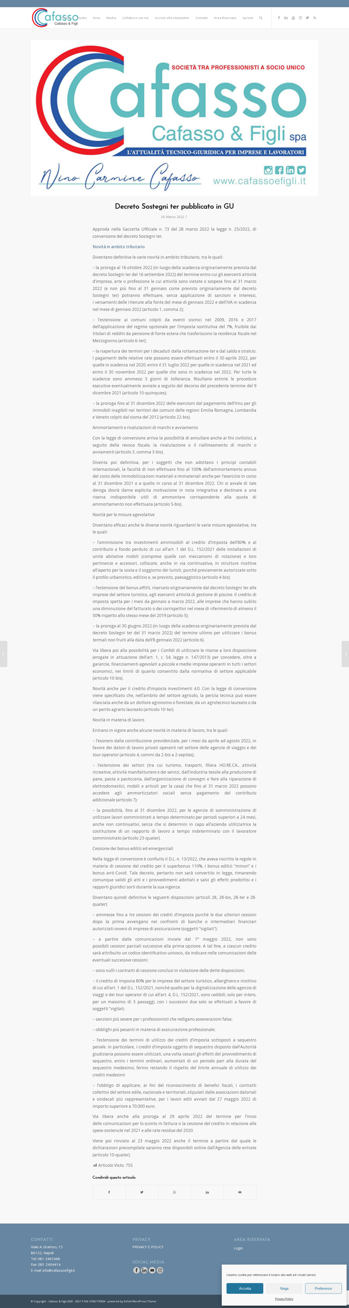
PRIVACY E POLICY (148, 1246)
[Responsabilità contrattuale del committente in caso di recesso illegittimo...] (345, 654)
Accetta (245, 1288)
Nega (284, 1288)
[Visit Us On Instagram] (160, 1272)
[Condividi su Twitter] (142, 1192)
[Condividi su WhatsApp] (174, 1192)
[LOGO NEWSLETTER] (174, 118)
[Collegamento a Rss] (314, 17)
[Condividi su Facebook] (109, 1192)
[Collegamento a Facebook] (279, 17)
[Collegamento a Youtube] (293, 17)
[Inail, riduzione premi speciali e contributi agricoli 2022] (3, 654)
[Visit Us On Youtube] (152, 1272)
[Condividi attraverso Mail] (240, 1192)
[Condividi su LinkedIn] (207, 1192)
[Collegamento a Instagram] (300, 17)
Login (238, 1248)
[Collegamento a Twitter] (307, 17)
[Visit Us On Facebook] (136, 1272)
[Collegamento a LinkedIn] (286, 17)
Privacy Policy (284, 1299)
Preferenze (323, 1288)
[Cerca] (260, 17)
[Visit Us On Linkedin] (144, 1272)
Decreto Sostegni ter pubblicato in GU (174, 206)
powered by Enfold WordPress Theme (132, 1301)
